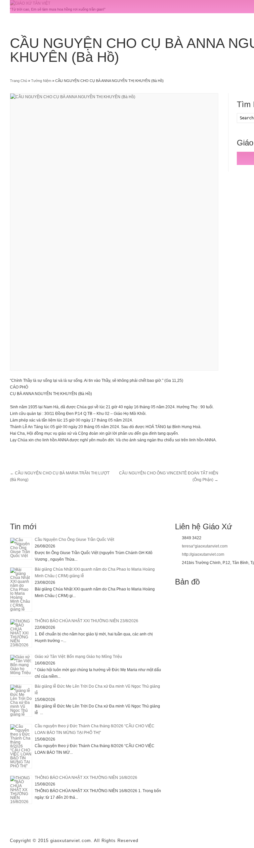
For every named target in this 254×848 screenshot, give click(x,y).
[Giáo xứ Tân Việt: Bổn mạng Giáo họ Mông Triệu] (21, 666)
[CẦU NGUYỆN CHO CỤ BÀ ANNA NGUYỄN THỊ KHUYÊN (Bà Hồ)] (114, 232)
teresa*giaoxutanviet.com (205, 546)
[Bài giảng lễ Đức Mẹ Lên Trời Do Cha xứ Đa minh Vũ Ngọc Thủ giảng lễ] (21, 700)
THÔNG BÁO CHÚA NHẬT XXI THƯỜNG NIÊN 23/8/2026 (86, 621)
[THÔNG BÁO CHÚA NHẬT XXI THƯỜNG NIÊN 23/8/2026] (21, 633)
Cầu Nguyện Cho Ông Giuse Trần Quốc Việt (74, 539)
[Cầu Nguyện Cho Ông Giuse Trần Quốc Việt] (21, 549)
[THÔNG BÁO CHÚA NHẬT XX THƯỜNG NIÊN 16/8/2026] (21, 790)
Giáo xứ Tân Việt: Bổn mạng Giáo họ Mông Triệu (78, 656)
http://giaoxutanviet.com (203, 554)
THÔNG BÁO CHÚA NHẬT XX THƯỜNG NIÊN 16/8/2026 (86, 777)
